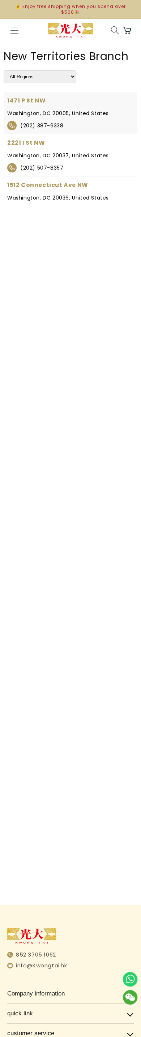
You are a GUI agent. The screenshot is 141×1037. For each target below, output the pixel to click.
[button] (14, 30)
